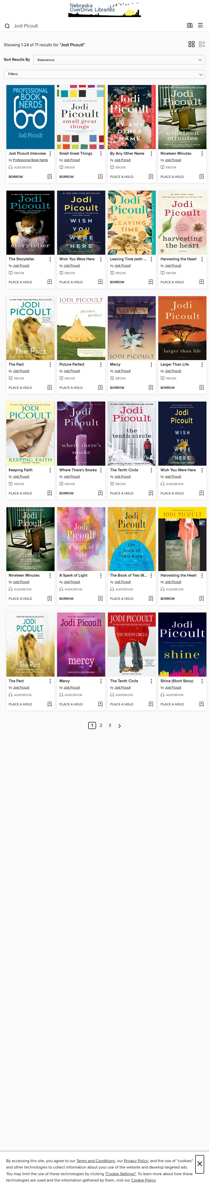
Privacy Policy (136, 1160)
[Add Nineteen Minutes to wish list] (201, 177)
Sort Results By (17, 59)
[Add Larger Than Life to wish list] (201, 388)
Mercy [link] (115, 364)
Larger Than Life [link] (175, 364)
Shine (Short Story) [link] (177, 681)
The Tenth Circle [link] (124, 470)
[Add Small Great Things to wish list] (100, 177)
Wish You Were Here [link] (77, 259)
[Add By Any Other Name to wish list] (151, 177)
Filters (13, 74)
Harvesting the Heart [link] (179, 259)
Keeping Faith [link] (21, 470)
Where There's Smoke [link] (78, 470)
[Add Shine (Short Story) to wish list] (201, 704)
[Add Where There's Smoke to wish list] (100, 493)
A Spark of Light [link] (73, 575)
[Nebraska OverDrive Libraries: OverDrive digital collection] (104, 10)
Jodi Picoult (72, 160)
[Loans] (190, 26)
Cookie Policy (143, 1180)
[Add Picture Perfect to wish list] (100, 388)
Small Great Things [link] (75, 153)
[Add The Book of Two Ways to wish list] (151, 599)
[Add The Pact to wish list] (49, 388)
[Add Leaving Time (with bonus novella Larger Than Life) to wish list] (151, 282)
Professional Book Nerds (30, 160)
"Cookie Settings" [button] (120, 1173)
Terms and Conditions (95, 1160)
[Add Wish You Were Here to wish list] (100, 282)
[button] (191, 45)
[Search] (7, 26)
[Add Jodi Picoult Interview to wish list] (49, 177)
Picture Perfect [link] (71, 364)
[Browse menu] (200, 25)
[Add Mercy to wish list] (151, 388)
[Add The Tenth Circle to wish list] (151, 493)
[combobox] (94, 26)
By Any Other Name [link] (127, 153)
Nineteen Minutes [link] (176, 153)
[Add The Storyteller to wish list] (49, 282)
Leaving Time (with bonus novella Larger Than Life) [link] (129, 259)
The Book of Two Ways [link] (129, 575)
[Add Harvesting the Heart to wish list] (201, 282)
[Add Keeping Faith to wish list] (49, 493)
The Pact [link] (16, 364)
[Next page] (120, 725)
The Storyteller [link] (21, 259)
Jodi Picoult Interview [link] (27, 153)
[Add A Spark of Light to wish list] (100, 599)
